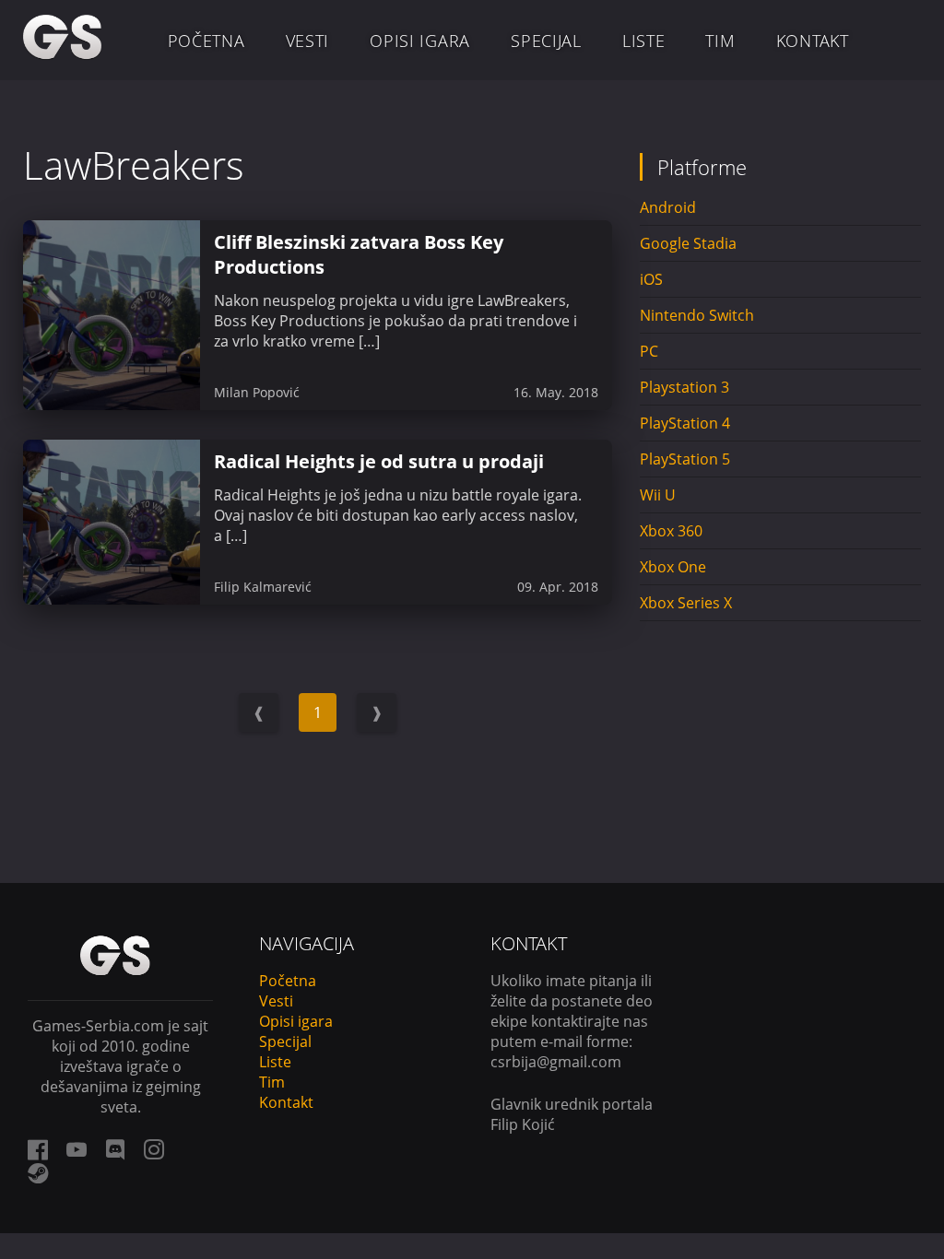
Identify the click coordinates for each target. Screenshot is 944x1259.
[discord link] (115, 1149)
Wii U (658, 495)
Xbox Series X (686, 603)
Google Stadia (688, 243)
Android (668, 207)
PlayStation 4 (685, 423)
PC (649, 351)
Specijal (546, 40)
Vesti (308, 40)
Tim (720, 40)
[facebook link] (38, 1149)
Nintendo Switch (697, 315)
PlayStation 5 (685, 459)
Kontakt (812, 40)
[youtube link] (76, 1149)
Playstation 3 (684, 387)
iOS (651, 279)
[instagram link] (154, 1149)
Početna (206, 40)
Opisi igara (420, 40)
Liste (644, 40)
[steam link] (38, 1173)
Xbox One (673, 567)
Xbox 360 (671, 531)
